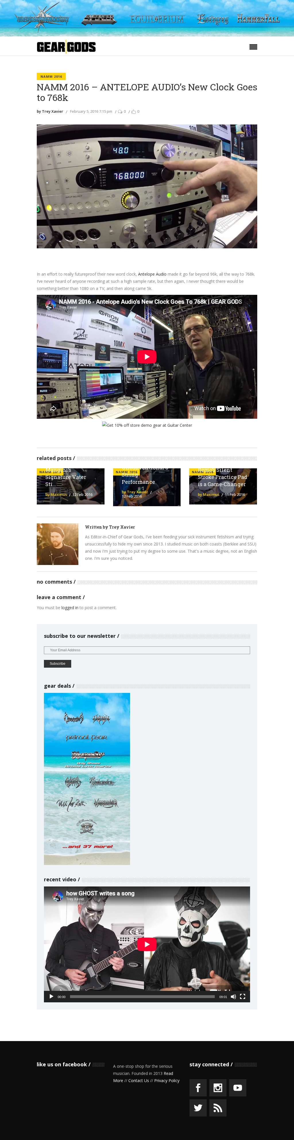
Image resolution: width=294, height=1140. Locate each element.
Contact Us (138, 1080)
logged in (69, 607)
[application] (147, 944)
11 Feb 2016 (235, 494)
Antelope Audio (152, 274)
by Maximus (56, 494)
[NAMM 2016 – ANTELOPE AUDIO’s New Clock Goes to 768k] (57, 544)
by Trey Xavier (50, 111)
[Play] (51, 996)
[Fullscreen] (242, 996)
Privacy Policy (166, 1080)
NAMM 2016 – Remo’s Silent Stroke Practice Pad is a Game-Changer (222, 473)
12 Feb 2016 (82, 494)
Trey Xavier (122, 527)
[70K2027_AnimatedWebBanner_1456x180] (147, 35)
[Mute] (233, 996)
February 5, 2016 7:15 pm (91, 111)
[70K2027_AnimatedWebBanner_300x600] (87, 863)
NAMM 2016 (51, 76)
